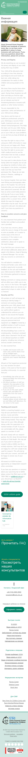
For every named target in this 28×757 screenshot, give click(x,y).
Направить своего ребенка (14, 668)
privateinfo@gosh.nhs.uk (14, 595)
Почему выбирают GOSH (14, 654)
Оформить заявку (14, 609)
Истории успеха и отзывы (14, 666)
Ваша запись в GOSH (14, 627)
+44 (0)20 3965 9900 (14, 592)
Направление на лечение (14, 641)
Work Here (14, 687)
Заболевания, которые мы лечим (14, 633)
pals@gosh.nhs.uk (17, 476)
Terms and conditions (9, 734)
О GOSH (14, 624)
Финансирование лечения (14, 663)
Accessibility (20, 734)
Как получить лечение (14, 638)
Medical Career (14, 684)
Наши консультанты (14, 635)
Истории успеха (14, 709)
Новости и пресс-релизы (14, 706)
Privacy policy (13, 736)
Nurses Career (14, 630)
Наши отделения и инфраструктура (14, 660)
